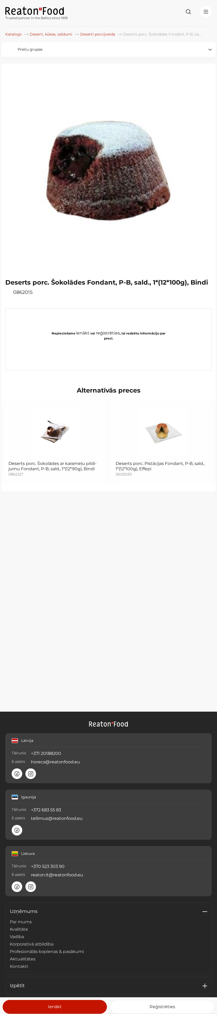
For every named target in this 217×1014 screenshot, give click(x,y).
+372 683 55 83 (46, 809)
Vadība (17, 936)
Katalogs (14, 34)
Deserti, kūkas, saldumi (51, 34)
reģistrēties (108, 333)
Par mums (21, 921)
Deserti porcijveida (98, 34)
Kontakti (19, 966)
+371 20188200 (46, 753)
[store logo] (36, 10)
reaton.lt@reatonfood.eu (57, 874)
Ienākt (55, 1006)
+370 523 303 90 (48, 866)
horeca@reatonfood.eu (55, 761)
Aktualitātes (22, 958)
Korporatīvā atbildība (31, 944)
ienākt (82, 333)
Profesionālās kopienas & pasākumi (47, 951)
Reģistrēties (162, 1006)
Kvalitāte (19, 929)
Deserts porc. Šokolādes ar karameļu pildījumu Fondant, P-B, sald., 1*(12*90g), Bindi (52, 466)
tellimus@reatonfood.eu (57, 818)
